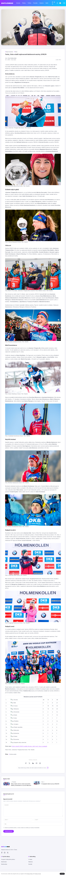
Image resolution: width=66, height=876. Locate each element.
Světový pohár (13, 754)
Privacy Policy (30, 873)
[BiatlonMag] (7, 3)
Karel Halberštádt (12, 58)
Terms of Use (38, 873)
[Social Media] (52, 2)
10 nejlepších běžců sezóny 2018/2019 (50, 783)
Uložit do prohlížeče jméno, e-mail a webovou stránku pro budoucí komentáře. (22, 827)
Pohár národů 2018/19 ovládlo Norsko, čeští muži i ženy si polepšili (29, 746)
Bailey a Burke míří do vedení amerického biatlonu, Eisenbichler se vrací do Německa (21, 784)
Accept (62, 873)
